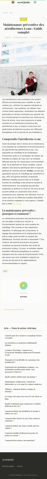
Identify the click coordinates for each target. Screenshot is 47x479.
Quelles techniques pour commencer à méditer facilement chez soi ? (23, 405)
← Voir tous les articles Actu (13, 310)
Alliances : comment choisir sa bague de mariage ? (20, 390)
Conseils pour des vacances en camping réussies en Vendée (23, 336)
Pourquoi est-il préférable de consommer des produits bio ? (22, 361)
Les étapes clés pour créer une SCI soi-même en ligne (23, 397)
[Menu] (35, 2)
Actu (11, 13)
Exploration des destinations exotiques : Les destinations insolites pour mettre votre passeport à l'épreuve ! (21, 369)
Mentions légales (8, 466)
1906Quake (23, 2)
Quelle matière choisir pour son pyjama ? (21, 377)
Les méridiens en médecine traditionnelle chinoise (21, 344)
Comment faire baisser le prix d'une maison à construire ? (22, 419)
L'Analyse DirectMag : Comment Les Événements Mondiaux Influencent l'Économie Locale (22, 352)
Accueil (5, 13)
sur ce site (17, 203)
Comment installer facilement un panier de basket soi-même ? (21, 434)
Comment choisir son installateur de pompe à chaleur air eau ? (22, 412)
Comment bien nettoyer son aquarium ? (20, 440)
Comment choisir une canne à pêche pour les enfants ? (22, 427)
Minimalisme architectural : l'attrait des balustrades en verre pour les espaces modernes (23, 383)
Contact (20, 466)
